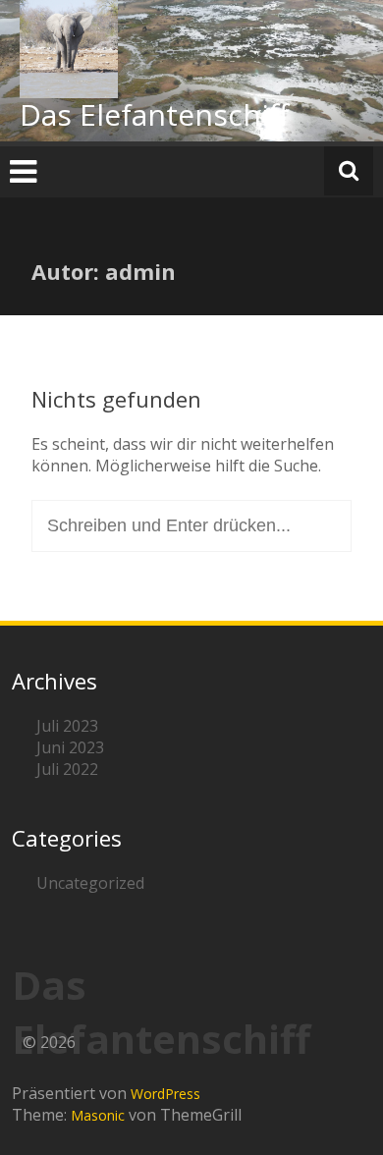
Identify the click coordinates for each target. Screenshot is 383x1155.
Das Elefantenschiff (154, 114)
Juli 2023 (67, 726)
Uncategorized (90, 883)
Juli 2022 (67, 769)
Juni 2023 (70, 747)
